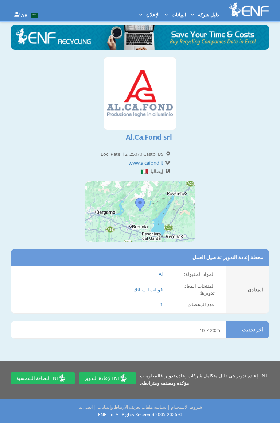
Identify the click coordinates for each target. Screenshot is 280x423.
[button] (30, 14)
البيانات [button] (178, 15)
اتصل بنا (85, 407)
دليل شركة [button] (208, 15)
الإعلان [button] (152, 15)
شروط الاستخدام (186, 407)
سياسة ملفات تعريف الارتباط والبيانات (131, 407)
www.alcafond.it (146, 162)
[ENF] (249, 9)
